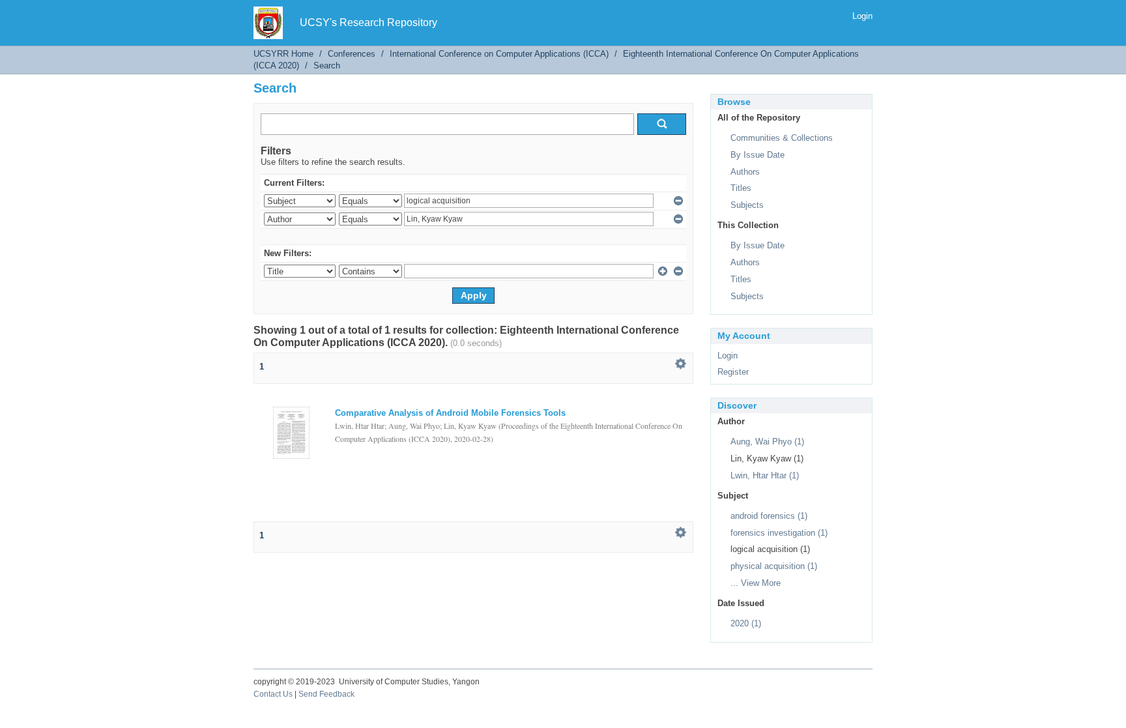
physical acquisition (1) (773, 566)
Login (862, 16)
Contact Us (273, 694)
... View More (755, 583)
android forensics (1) (768, 516)
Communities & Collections (781, 138)
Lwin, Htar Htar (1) (764, 475)
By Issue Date (757, 155)
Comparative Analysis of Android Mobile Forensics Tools (450, 413)
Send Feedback (326, 694)
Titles (740, 188)
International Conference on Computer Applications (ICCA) (499, 54)
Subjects (747, 205)
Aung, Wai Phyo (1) (767, 441)
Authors (745, 172)
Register (733, 372)
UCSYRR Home (283, 54)
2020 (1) (745, 623)
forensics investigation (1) (779, 533)
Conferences (351, 54)
